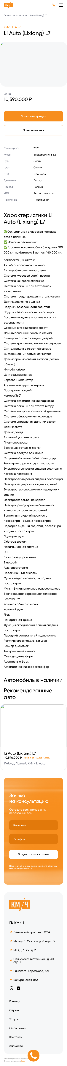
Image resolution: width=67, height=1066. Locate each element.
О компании (17, 1028)
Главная (8, 15)
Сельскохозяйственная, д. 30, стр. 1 (33, 960)
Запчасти (16, 1046)
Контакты (15, 1037)
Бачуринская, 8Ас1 (26, 980)
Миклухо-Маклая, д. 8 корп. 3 (34, 941)
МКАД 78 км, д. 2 (24, 950)
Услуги (13, 1019)
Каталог (20, 15)
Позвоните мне (33, 130)
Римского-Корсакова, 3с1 (31, 971)
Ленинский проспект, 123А (31, 932)
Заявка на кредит (33, 116)
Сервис (14, 1010)
